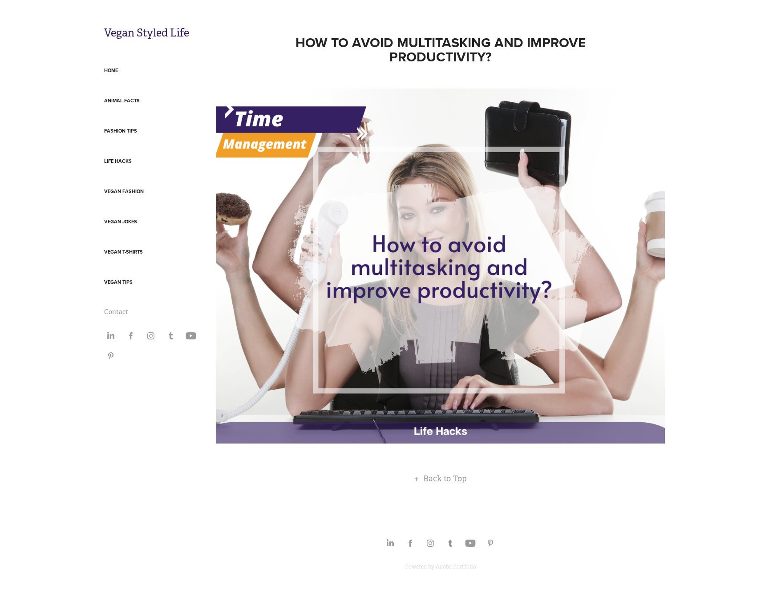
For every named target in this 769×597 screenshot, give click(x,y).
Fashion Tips (120, 130)
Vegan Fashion (124, 191)
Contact (116, 312)
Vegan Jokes (120, 221)
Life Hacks (118, 161)
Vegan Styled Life (146, 33)
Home (111, 70)
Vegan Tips (118, 282)
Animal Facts (122, 100)
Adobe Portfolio (456, 566)
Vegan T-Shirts (123, 251)
